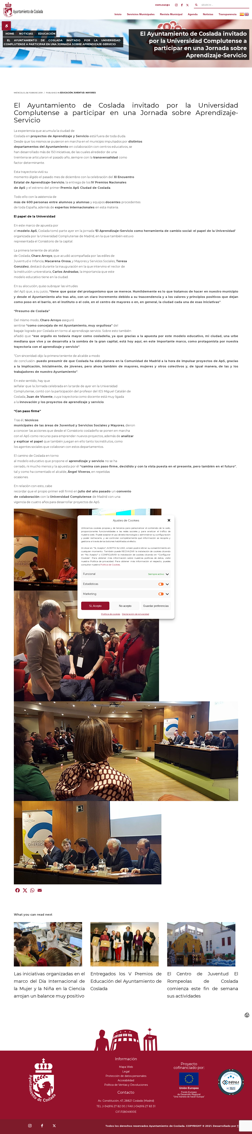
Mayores (91, 93)
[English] (246, 14)
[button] (169, 520)
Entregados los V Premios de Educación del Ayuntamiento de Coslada (125, 981)
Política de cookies (110, 614)
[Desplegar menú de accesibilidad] (6, 25)
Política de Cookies (110, 564)
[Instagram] (176, 5)
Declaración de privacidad (135, 614)
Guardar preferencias (156, 605)
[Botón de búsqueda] (196, 5)
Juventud (79, 93)
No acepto (125, 605)
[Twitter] (187, 5)
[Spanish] (242, 14)
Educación (66, 93)
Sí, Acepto (95, 605)
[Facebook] (182, 5)
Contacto (126, 1092)
